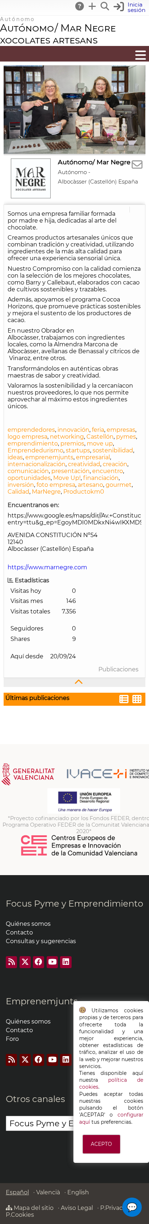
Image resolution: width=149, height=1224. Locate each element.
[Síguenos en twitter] (25, 962)
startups (78, 450)
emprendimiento (33, 443)
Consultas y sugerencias (41, 941)
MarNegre (46, 491)
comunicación (28, 471)
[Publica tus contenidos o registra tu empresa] (92, 6)
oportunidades (29, 477)
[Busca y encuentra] (105, 6)
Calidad (18, 491)
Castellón (100, 436)
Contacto (19, 932)
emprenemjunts (49, 457)
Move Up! (67, 477)
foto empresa (56, 484)
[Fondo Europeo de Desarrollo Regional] (83, 812)
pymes (126, 436)
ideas (15, 457)
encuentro (107, 471)
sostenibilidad (113, 450)
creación (115, 464)
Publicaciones (118, 669)
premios (72, 443)
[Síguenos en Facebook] (38, 962)
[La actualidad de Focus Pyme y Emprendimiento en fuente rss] (11, 962)
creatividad (84, 464)
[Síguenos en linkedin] (65, 962)
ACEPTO (101, 1144)
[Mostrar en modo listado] (124, 700)
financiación (101, 477)
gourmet (119, 484)
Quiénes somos (28, 923)
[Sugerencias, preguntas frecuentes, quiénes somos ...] (79, 6)
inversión (21, 484)
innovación (73, 429)
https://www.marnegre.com (47, 567)
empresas (121, 429)
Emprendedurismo (35, 450)
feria (98, 429)
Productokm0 (83, 491)
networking (67, 436)
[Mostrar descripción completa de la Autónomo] (74, 682)
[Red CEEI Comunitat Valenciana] (79, 854)
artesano (90, 484)
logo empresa (27, 436)
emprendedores (31, 429)
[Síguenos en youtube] (52, 962)
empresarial (93, 457)
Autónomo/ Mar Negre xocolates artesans (58, 34)
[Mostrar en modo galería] (137, 700)
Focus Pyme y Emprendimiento (74, 903)
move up (100, 443)
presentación (70, 471)
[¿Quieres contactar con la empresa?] (137, 165)
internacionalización (36, 464)
